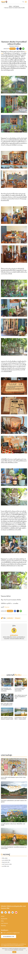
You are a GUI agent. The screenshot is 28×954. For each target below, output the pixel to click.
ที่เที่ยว (2, 921)
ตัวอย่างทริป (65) (5, 862)
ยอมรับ (14, 952)
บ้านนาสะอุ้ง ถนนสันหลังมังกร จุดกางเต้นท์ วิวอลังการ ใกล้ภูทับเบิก (13, 801)
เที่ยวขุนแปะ (17, 618)
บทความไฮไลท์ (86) (6, 860)
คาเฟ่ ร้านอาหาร (16, 6)
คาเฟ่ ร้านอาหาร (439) (7, 864)
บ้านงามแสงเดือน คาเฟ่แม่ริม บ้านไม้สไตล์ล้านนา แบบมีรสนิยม (6, 689)
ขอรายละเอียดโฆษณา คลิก (8, 936)
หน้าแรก (10, 6)
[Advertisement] (14, 24)
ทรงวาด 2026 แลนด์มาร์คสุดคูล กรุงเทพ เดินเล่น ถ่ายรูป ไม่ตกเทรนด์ (13, 778)
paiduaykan (14, 635)
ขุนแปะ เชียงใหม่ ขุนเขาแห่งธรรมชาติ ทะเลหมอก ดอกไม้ (7, 718)
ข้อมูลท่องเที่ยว (4, 918)
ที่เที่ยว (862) (4, 858)
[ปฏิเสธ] (26, 950)
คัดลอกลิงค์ (13, 48)
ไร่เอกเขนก (6, 607)
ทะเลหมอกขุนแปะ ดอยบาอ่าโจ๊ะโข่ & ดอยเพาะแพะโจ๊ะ (20, 718)
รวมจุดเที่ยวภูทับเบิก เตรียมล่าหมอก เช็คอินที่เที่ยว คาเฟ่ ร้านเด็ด (13, 824)
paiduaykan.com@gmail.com (13, 932)
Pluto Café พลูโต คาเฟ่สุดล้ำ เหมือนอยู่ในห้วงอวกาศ (7, 704)
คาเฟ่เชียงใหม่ (10, 618)
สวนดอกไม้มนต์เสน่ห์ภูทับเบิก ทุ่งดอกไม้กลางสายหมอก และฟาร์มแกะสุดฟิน (14, 847)
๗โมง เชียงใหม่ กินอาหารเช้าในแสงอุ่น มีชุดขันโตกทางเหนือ (21, 697)
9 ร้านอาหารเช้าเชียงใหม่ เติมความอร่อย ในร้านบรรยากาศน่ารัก (20, 689)
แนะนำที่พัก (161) (5, 866)
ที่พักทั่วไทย (3, 925)
